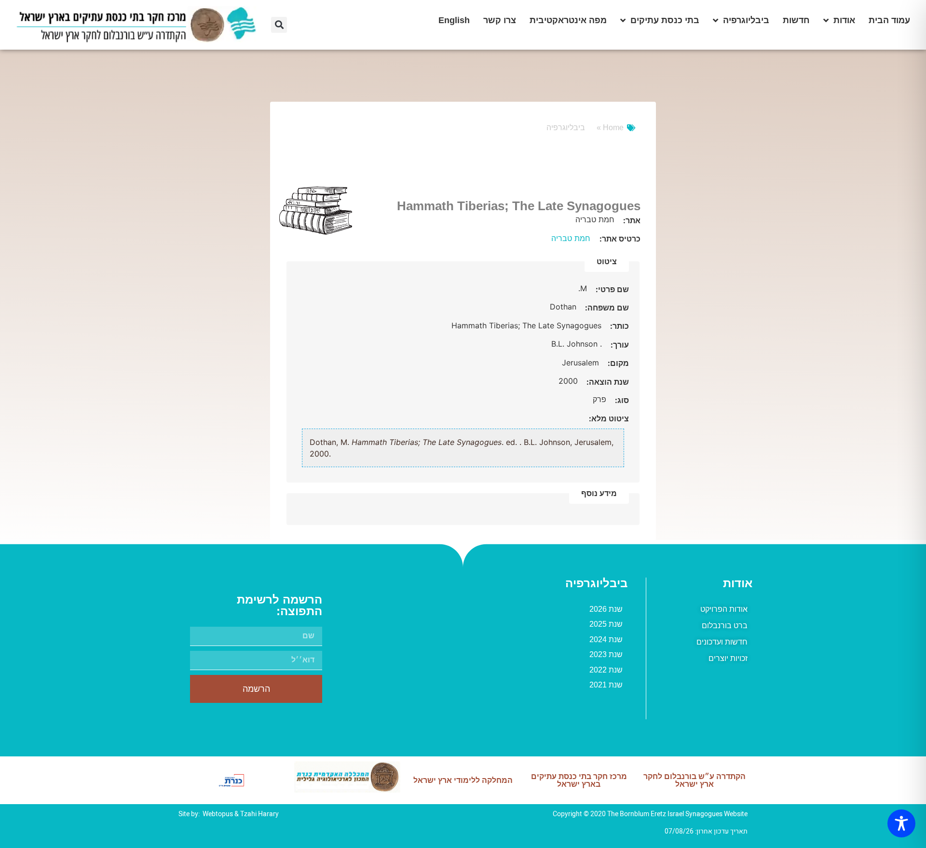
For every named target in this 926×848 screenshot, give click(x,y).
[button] (279, 25)
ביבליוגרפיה (746, 20)
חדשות (796, 20)
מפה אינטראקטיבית (568, 20)
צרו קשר (499, 20)
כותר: (618, 326)
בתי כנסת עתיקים (664, 20)
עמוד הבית (889, 20)
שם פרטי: (611, 289)
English (454, 20)
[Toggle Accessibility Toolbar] (901, 823)
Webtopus (217, 814)
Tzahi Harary (259, 814)
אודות (844, 20)
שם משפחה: (606, 307)
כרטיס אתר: (619, 238)
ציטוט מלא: (609, 418)
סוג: (621, 400)
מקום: (617, 363)
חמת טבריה (570, 238)
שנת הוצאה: (607, 382)
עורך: (619, 345)
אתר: (630, 220)
